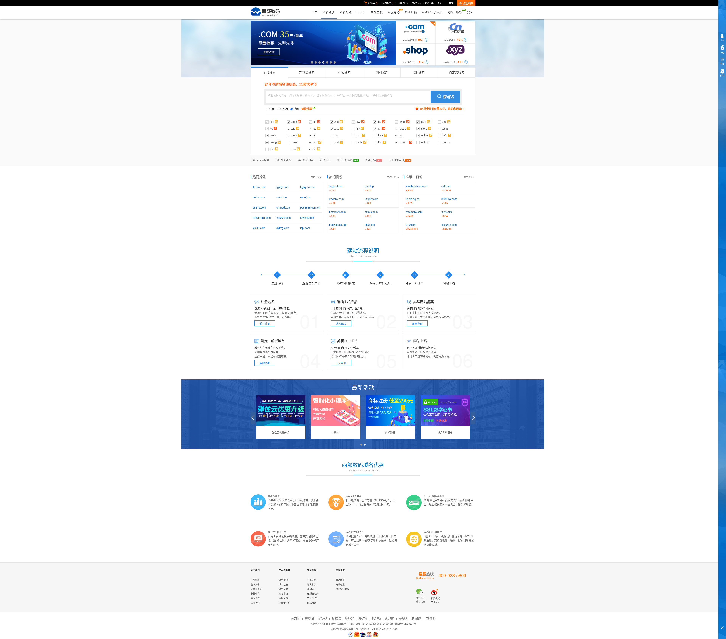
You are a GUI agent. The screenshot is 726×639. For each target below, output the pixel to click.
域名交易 (283, 589)
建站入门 (311, 589)
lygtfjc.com (282, 187)
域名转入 (325, 160)
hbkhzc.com (283, 217)
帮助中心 (416, 2)
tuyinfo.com (307, 217)
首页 (315, 12)
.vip (293, 128)
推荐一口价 (414, 176)
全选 (271, 109)
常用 (296, 109)
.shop (402, 122)
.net (336, 122)
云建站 (361, 317)
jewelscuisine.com (416, 186)
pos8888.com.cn (310, 207)
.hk (314, 149)
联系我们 (255, 602)
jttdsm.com (259, 187)
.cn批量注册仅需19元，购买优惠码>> (442, 109)
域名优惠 (283, 579)
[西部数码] (265, 12)
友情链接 (336, 618)
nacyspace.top (338, 224)
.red (336, 142)
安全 (470, 12)
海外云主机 (284, 602)
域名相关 (311, 584)
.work (273, 135)
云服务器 (394, 12)
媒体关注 (255, 598)
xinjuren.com (449, 224)
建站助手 (340, 579)
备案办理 (417, 323)
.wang (273, 142)
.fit (314, 135)
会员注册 (311, 579)
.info (444, 135)
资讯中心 (403, 2)
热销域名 (269, 73)
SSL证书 (350, 340)
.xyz (358, 122)
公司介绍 (255, 579)
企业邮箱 (411, 12)
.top (272, 122)
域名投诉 (403, 618)
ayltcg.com (282, 228)
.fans (294, 142)
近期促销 (370, 160)
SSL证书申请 (396, 160)
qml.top (369, 186)
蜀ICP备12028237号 (405, 623)
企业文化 (255, 584)
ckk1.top (370, 224)
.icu (379, 122)
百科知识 (430, 618)
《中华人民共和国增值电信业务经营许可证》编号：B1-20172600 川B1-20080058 (352, 623)
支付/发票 (312, 598)
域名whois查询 (260, 160)
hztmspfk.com (337, 212)
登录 (451, 3)
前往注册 (265, 323)
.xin (401, 135)
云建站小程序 (432, 12)
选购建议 (341, 323)
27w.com (411, 224)
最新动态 (255, 593)
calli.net (446, 186)
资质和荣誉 (256, 589)
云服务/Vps (313, 593)
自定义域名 (456, 72)
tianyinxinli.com (262, 217)
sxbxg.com (371, 212)
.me (444, 122)
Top (722, 621)
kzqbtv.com (371, 199)
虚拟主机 (377, 12)
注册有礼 (468, 3)
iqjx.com (305, 228)
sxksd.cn (281, 197)
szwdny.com (336, 199)
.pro (293, 149)
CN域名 (419, 72)
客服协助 (265, 363)
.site (336, 128)
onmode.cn (283, 207)
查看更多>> (316, 177)
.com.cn (403, 142)
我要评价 (376, 618)
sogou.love (335, 186)
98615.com (259, 207)
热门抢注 (259, 176)
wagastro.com (414, 212)
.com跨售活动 (323, 43)
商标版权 (454, 12)
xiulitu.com (259, 228)
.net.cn (424, 142)
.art (379, 128)
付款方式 (322, 618)
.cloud (402, 128)
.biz (336, 135)
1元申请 (341, 363)
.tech (294, 135)
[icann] (350, 634)
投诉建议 (389, 618)
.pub (358, 135)
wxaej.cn (305, 197)
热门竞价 (336, 176)
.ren (315, 142)
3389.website (449, 199)
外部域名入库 (345, 160)
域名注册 (329, 12)
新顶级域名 (306, 72)
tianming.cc (412, 199)
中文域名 (344, 72)
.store (423, 128)
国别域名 (382, 72)
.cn (314, 122)
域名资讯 (349, 618)
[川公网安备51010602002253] (375, 634)
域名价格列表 (305, 160)
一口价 (361, 12)
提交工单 (429, 2)
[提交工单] (369, 634)
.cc (271, 128)
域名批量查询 (283, 160)
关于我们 (295, 618)
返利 (722, 75)
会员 (722, 40)
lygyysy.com (307, 187)
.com (294, 122)
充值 (722, 52)
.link (272, 149)
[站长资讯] (363, 634)
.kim (379, 142)
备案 (439, 2)
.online (424, 135)
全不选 (284, 109)
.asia (445, 128)
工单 (722, 64)
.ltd (314, 128)
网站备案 (311, 602)
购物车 (372, 3)
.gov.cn (446, 142)
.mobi (359, 142)
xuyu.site (446, 212)
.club (423, 122)
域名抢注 (346, 12)
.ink (358, 128)
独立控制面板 (342, 589)
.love (380, 135)
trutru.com (259, 197)
